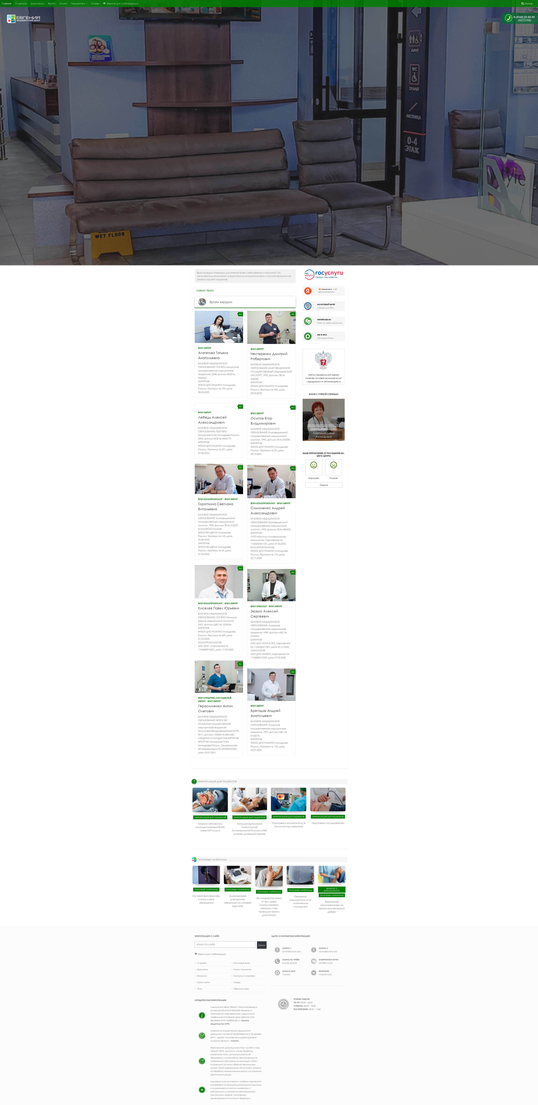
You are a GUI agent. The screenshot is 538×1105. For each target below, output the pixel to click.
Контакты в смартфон (244, 976)
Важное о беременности (332, 889)
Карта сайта (203, 982)
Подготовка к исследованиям (328, 823)
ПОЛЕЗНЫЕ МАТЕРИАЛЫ (212, 859)
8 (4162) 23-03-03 (289, 963)
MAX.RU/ (286, 974)
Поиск (528, 3)
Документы (37, 3)
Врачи (51, 3)
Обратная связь (241, 989)
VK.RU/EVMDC (325, 974)
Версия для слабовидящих (212, 954)
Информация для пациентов (210, 817)
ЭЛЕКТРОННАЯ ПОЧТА (328, 959)
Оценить (324, 485)
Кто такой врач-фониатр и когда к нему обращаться (206, 899)
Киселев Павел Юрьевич (218, 608)
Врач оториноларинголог (323, 421)
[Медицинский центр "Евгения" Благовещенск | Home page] (23, 19)
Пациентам (78, 3)
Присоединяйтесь (325, 338)
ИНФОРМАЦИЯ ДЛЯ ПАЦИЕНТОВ (217, 781)
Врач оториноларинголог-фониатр (323, 425)
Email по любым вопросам (329, 323)
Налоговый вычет (242, 963)
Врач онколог (259, 606)
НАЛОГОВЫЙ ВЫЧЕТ (326, 304)
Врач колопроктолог (210, 499)
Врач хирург (204, 348)
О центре (21, 3)
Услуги (63, 3)
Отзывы (95, 3)
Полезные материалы (206, 889)
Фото (199, 989)
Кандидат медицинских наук (324, 428)
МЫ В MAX (322, 335)
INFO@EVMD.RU (324, 319)
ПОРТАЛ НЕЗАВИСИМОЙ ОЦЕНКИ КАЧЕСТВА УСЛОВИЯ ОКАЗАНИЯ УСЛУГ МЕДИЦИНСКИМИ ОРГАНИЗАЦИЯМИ (324, 378)
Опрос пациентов (242, 969)
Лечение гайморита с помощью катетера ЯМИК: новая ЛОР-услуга (210, 827)
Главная (6, 3)
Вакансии (202, 976)
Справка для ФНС (325, 308)
